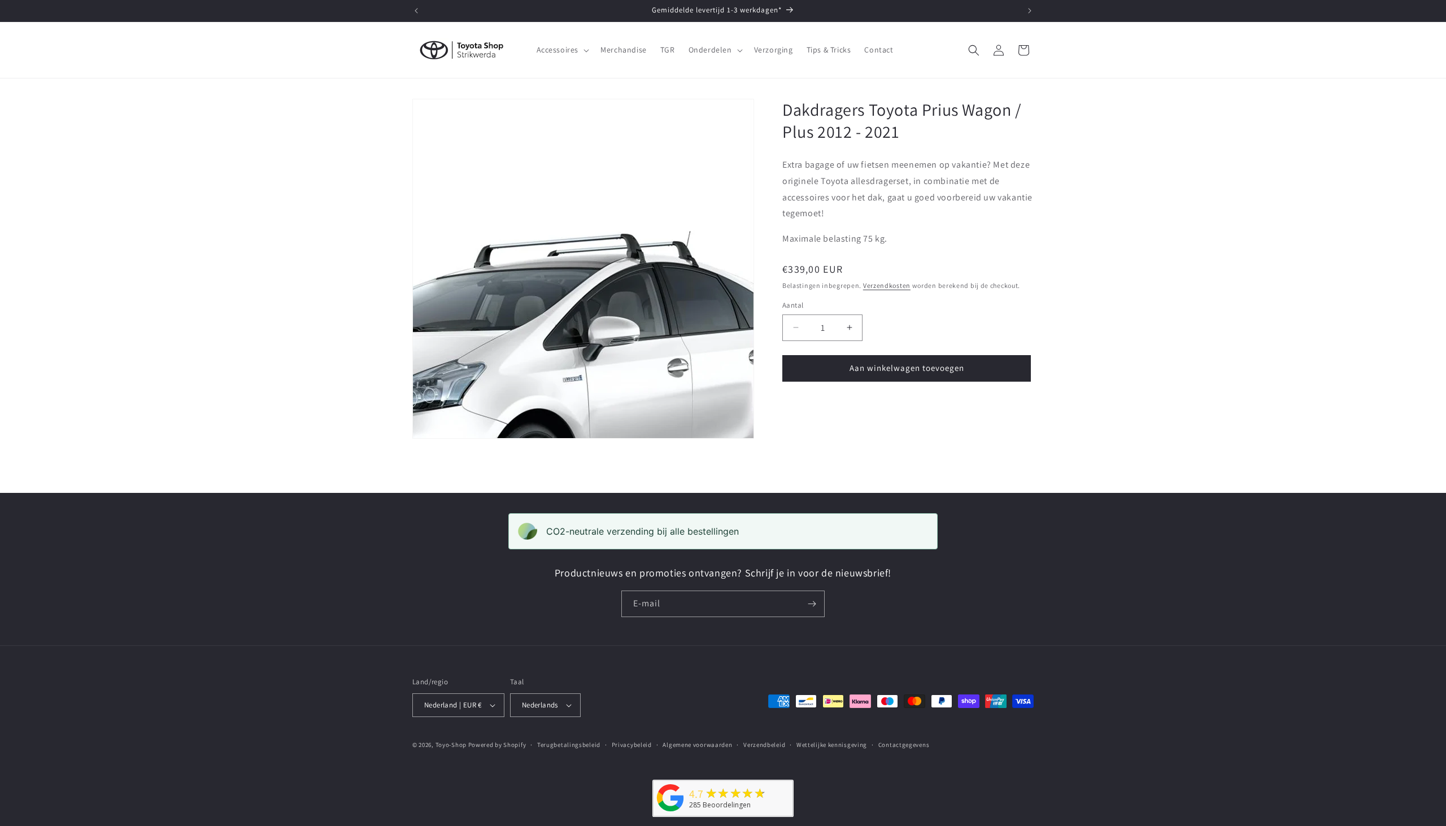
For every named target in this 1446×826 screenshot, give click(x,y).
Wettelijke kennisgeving (831, 745)
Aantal (792, 305)
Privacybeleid (632, 745)
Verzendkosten (887, 285)
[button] (562, 50)
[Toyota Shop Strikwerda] (670, 812)
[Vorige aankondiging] (416, 10)
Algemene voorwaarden (697, 745)
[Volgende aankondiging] (1029, 10)
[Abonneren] (811, 604)
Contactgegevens (904, 745)
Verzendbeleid (764, 745)
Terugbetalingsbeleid (568, 745)
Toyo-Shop (451, 745)
